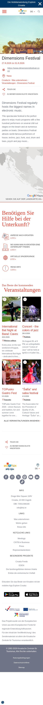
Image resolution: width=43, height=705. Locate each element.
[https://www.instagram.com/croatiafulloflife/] (12, 474)
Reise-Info (21, 524)
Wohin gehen (21, 520)
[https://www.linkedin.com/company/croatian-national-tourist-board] (37, 474)
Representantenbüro (21, 547)
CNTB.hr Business (21, 539)
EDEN (21, 562)
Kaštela (27, 331)
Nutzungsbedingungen (21, 655)
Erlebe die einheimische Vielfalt (21, 570)
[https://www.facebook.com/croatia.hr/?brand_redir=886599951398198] (6, 474)
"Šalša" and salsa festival (30, 385)
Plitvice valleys (9, 335)
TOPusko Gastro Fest (9, 385)
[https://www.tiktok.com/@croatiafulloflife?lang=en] (22, 478)
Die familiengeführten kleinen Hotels (21, 566)
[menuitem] (11, 591)
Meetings (22, 535)
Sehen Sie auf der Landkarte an (22, 199)
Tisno (9, 76)
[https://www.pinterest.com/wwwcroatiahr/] (24, 474)
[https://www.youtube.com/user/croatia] (30, 474)
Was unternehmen (21, 516)
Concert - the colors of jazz (30, 322)
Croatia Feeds (21, 558)
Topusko (7, 394)
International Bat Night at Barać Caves (10, 324)
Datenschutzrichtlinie (21, 659)
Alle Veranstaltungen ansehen (21, 416)
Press (21, 543)
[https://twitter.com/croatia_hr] (18, 474)
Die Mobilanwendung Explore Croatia (21, 4)
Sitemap (22, 664)
